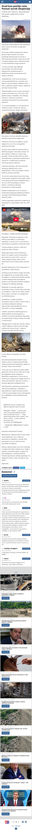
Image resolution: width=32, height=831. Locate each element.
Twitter (23, 467)
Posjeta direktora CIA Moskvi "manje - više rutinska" (15, 783)
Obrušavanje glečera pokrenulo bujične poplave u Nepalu (14, 621)
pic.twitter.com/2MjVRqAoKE (13, 422)
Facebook (16, 467)
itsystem (17, 826)
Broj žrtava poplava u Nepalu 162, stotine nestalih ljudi (14, 729)
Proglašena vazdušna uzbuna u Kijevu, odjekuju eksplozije (13, 702)
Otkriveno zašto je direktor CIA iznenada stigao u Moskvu (14, 648)
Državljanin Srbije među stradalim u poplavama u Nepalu (13, 594)
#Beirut (6, 407)
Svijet (16, 572)
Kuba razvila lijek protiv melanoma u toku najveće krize (15, 675)
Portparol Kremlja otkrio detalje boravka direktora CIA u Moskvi (14, 810)
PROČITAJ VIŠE (5, 598)
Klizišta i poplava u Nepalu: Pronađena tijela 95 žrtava (15, 756)
